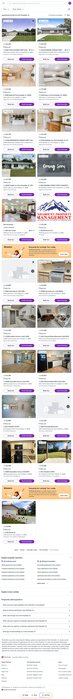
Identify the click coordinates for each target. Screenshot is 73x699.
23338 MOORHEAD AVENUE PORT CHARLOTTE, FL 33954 (25, 140)
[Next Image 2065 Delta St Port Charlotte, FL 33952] (32, 75)
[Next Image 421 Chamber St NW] (68, 451)
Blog (2, 675)
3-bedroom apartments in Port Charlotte (12, 575)
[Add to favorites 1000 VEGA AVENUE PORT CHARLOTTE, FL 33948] (33, 20)
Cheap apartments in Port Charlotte (47, 572)
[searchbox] (39, 3)
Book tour (11, 59)
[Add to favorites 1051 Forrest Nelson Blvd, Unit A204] (68, 352)
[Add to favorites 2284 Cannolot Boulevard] (68, 397)
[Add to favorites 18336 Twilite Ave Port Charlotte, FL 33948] (33, 156)
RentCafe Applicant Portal (34, 675)
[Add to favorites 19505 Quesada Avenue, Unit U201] (33, 352)
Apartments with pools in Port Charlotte (48, 575)
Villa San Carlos (10, 230)
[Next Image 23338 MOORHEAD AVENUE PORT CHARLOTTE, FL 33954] (32, 120)
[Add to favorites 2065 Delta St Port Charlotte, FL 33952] (33, 66)
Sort (68, 15)
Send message (27, 59)
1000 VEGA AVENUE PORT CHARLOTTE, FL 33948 (22, 50)
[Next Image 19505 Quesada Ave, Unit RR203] (68, 271)
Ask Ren (47, 695)
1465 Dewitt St (10, 532)
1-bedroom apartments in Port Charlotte (12, 568)
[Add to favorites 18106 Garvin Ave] (68, 201)
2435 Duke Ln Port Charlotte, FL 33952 (54, 95)
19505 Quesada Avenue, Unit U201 (17, 381)
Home (16, 550)
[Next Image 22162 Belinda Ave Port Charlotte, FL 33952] (68, 120)
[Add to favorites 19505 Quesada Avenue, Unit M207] (33, 442)
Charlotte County (32, 550)
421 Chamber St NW (48, 472)
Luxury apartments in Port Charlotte (47, 568)
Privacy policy (62, 668)
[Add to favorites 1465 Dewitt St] (33, 503)
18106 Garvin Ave (47, 230)
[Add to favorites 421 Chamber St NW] (68, 442)
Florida (22, 550)
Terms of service (63, 665)
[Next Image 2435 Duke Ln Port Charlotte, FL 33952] (68, 75)
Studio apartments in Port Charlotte (11, 565)
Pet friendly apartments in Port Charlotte (48, 565)
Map (26, 695)
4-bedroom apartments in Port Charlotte (12, 579)
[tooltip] (7, 47)
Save (35, 695)
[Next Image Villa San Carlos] (32, 210)
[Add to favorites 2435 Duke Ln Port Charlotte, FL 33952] (68, 66)
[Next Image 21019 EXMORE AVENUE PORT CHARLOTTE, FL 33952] (68, 30)
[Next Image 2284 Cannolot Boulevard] (68, 406)
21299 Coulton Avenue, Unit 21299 (17, 336)
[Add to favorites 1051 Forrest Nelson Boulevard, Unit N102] (68, 307)
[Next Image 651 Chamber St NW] (32, 406)
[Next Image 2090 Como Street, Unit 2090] (32, 271)
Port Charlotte (43, 550)
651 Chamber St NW (12, 426)
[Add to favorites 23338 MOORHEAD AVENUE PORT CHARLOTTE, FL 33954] (33, 111)
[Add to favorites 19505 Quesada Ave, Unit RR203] (68, 262)
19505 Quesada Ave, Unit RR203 (52, 291)
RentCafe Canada (32, 665)
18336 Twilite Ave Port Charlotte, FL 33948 (19, 185)
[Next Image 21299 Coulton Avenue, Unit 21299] (32, 316)
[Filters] (69, 9)
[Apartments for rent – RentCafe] (6, 657)
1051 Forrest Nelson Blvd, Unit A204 (53, 381)
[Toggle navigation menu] (3, 3)
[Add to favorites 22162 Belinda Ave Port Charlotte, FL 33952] (68, 111)
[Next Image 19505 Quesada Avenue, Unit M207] (32, 451)
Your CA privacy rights (64, 671)
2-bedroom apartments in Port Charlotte (12, 572)
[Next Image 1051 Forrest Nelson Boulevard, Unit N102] (68, 316)
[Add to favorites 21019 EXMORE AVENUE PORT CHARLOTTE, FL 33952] (68, 20)
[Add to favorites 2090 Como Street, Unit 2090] (33, 262)
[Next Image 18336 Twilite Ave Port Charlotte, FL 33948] (32, 165)
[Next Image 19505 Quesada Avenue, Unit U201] (32, 361)
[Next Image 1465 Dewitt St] (32, 512)
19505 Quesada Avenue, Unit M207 (17, 472)
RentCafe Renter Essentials (35, 671)
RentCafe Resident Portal (34, 678)
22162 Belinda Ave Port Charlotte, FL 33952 (56, 140)
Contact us (4, 668)
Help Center (4, 671)
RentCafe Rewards (32, 668)
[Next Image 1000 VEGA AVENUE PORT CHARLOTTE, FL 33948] (32, 30)
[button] (19, 29)
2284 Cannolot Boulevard (49, 426)
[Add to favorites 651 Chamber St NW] (33, 397)
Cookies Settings (63, 678)
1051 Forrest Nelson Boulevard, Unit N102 (55, 336)
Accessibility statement (65, 675)
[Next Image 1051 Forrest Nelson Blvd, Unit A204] (68, 361)
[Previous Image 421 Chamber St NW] (40, 451)
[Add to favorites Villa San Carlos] (33, 201)
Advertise (4, 678)
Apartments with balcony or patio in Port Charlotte (51, 579)
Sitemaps (4, 681)
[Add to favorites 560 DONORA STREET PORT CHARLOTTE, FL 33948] (68, 156)
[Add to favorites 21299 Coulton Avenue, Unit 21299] (33, 307)
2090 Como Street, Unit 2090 (15, 291)
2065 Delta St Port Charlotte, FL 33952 (18, 95)
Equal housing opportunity (9, 689)
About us (4, 665)
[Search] (69, 3)
